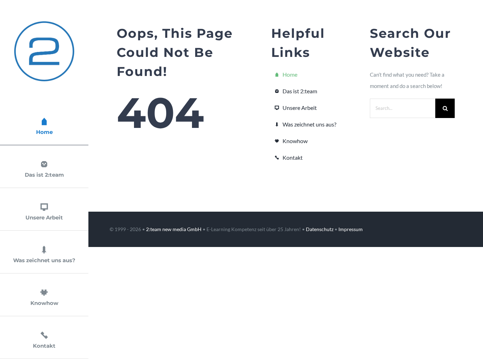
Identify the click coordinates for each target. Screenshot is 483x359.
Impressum (350, 229)
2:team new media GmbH (174, 229)
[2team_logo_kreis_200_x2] (44, 23)
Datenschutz (319, 229)
